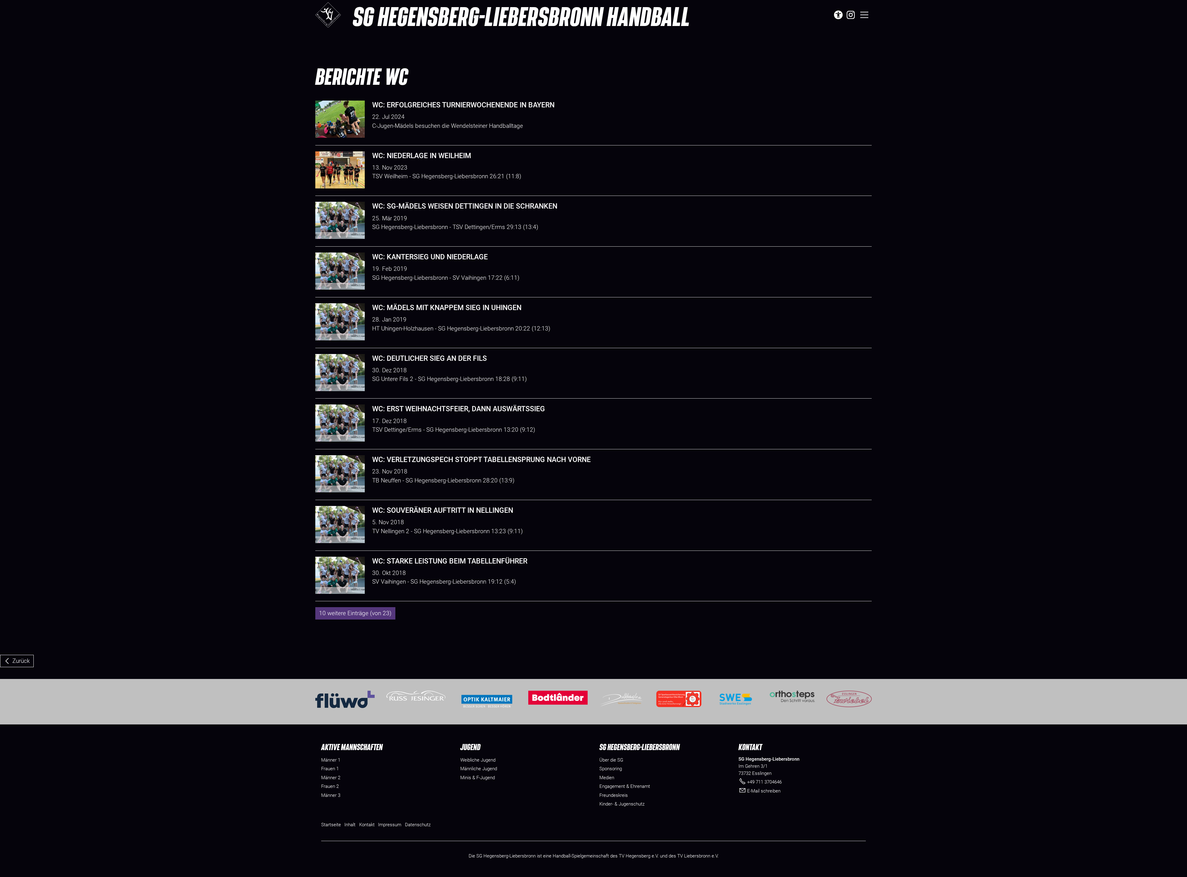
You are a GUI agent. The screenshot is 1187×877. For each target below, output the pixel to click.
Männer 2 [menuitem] (330, 777)
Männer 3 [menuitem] (330, 795)
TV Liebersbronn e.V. (698, 856)
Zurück (21, 660)
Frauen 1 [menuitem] (330, 768)
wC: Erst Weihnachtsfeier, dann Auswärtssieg (458, 409)
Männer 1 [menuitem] (330, 760)
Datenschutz (418, 824)
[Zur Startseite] (328, 15)
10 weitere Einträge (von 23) (355, 613)
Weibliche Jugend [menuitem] (478, 760)
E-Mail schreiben (764, 791)
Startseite (331, 824)
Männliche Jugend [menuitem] (478, 768)
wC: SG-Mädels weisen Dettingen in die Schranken (464, 206)
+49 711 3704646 (764, 782)
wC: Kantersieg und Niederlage (430, 257)
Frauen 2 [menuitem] (330, 786)
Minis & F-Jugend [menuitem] (477, 777)
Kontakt (367, 824)
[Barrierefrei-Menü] (838, 15)
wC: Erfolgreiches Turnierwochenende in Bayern (463, 105)
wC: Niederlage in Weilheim (421, 156)
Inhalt (349, 824)
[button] (851, 15)
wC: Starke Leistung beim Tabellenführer (449, 561)
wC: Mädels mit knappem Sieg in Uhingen (446, 308)
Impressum (389, 824)
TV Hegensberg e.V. (639, 856)
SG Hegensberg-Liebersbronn (521, 16)
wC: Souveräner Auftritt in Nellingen (442, 510)
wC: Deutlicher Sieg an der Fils (429, 358)
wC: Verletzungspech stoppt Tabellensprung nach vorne (481, 460)
